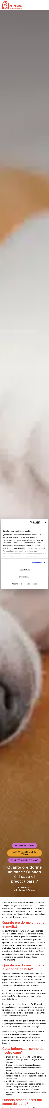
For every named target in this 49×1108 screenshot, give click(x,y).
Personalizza (36, 563)
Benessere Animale (24, 846)
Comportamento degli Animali (24, 853)
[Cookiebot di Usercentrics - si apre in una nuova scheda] (30, 522)
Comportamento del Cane (24, 860)
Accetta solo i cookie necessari (24, 584)
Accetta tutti (25, 570)
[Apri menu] (45, 5)
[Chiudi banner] (45, 522)
